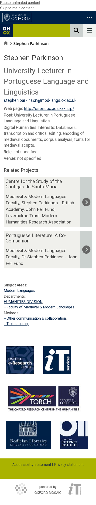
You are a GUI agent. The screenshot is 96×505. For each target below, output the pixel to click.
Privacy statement (69, 464)
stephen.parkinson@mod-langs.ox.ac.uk (40, 100)
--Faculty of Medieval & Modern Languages (39, 307)
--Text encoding (16, 324)
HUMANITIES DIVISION (23, 302)
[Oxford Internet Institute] (74, 435)
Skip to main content (17, 8)
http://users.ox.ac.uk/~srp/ (49, 108)
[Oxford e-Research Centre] (20, 360)
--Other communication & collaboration (35, 318)
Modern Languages (19, 290)
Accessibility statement (31, 464)
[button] (89, 17)
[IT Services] (57, 360)
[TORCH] (43, 398)
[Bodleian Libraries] (28, 435)
